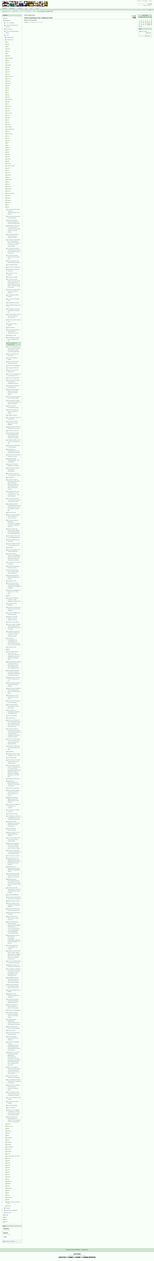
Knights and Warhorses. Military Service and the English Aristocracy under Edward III (13, 800)
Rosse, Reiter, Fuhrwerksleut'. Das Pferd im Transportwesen (14, 898)
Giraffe (8, 117)
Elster (8, 87)
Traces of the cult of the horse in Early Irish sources (14, 455)
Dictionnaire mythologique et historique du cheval (14, 567)
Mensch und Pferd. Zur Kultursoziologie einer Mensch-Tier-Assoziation (13, 1006)
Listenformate (8, 1212)
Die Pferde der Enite (12, 580)
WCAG (69, 1257)
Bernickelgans (10, 58)
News (31, 8)
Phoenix (8, 1124)
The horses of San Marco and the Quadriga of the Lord (14, 374)
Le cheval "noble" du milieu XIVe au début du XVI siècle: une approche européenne (14, 1094)
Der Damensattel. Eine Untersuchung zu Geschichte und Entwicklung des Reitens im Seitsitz (14, 890)
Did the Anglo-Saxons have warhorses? (13, 270)
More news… (148, 35)
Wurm (8, 1195)
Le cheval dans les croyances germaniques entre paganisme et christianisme (14, 1081)
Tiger (8, 1179)
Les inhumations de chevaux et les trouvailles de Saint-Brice (14, 339)
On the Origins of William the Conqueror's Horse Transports (14, 806)
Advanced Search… (147, 5)
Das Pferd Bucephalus (12, 1105)
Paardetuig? (10, 547)
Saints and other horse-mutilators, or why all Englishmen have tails (13, 618)
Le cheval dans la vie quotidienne (12, 604)
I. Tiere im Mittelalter (9, 22)
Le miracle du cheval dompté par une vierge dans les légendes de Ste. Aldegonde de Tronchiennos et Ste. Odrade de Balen (14, 243)
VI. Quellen (7, 1208)
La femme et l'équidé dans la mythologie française (14, 613)
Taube (8, 1174)
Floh (8, 103)
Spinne (8, 1167)
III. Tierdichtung (8, 29)
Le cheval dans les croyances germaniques (14, 563)
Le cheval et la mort (12, 647)
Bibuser (26, 22)
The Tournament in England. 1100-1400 (14, 810)
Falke (8, 94)
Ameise (8, 48)
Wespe (8, 1185)
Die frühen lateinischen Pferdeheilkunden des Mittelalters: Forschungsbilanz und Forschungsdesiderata (14, 1119)
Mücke (8, 184)
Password (5, 1232)
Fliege (8, 101)
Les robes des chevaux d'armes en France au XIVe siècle (13, 257)
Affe (8, 46)
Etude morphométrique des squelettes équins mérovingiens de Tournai (13, 331)
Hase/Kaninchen (10, 129)
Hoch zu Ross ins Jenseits (13, 855)
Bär (7, 53)
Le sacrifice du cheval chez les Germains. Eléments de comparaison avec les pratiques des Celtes (14, 634)
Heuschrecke (10, 133)
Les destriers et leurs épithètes (12, 324)
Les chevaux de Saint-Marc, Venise (14, 299)
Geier (8, 115)
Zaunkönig (9, 1197)
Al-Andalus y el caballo (12, 277)
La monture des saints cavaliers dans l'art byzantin (14, 1076)
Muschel (9, 186)
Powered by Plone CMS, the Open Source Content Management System (77, 1254)
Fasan (8, 97)
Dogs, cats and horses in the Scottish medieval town (14, 550)
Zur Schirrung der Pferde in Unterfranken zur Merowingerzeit (13, 469)
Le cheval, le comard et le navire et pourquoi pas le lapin (14, 474)
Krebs (8, 156)
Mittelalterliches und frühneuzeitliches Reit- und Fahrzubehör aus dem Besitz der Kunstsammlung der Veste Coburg (14, 882)
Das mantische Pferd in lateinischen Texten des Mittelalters (13, 423)
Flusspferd (9, 106)
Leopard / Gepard (11, 165)
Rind (8, 1135)
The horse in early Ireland (13, 622)
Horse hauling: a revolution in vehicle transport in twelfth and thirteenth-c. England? (14, 402)
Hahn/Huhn (9, 126)
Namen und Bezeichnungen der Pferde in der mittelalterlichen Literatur (14, 382)
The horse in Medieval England (12, 358)
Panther (8, 195)
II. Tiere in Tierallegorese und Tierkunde (11, 26)
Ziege (8, 1199)
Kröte (8, 161)
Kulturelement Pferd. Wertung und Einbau (14, 913)
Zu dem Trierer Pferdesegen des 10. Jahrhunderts (14, 701)
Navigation (5, 15)
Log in (150, 9)
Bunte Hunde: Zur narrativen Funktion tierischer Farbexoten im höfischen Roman (14, 1087)
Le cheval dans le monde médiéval (13, 295)
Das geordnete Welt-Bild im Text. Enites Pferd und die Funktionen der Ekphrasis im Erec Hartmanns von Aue (14, 673)
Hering (8, 131)
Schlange (9, 1144)
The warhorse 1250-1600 (13, 367)
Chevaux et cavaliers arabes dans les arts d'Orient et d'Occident (14, 291)
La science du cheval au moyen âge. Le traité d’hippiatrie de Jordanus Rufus (14, 599)
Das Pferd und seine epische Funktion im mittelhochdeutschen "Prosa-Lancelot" (14, 212)
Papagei (8, 197)
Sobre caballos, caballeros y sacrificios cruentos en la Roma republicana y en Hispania (14, 793)
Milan (8, 181)
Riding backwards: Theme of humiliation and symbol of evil (14, 427)
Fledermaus (9, 99)
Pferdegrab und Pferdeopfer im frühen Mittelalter (14, 446)
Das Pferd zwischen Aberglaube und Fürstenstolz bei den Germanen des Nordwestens (14, 824)
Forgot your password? (10, 1241)
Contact (150, 0)
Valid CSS (84, 1257)
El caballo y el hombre (12, 415)
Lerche (8, 168)
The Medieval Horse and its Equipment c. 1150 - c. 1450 (14, 754)
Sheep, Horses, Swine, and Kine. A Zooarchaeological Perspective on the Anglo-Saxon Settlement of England (14, 846)
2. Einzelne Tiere (28, 11)
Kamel (8, 149)
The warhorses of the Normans (12, 274)
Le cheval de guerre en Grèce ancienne (14, 1098)
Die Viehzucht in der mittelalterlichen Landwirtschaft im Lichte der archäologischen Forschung (14, 1022)
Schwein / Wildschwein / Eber (13, 1156)
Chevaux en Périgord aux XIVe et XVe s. (13, 354)
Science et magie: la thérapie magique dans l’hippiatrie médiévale (14, 684)
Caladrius (9, 65)
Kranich (8, 154)
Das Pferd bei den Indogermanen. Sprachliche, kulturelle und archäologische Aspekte (14, 869)
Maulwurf (9, 175)
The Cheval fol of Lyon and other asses (13, 540)
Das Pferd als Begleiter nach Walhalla (14, 990)
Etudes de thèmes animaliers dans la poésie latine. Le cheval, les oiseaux (14, 516)
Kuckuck (9, 163)
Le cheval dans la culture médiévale (13, 1102)
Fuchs (8, 110)
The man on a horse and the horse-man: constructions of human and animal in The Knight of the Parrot (14, 741)
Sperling (8, 1165)
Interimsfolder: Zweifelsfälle (11, 1210)
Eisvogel (9, 83)
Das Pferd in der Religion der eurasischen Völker (14, 1033)
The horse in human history (14, 788)
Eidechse (9, 78)
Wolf (8, 1192)
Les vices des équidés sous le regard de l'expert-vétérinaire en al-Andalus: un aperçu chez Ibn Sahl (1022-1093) (14, 349)
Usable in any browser (92, 1257)
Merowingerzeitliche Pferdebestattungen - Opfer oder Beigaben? (14, 460)
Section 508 (62, 1257)
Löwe (8, 170)
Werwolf (8, 1183)
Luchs (8, 172)
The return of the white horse (14, 267)
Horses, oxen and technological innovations (13, 406)
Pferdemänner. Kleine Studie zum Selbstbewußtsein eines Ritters (14, 748)
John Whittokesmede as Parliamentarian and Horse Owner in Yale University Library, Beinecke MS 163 (13, 980)
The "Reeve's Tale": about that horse (14, 320)
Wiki (26, 8)
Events (37, 8)
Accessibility (144, 0)
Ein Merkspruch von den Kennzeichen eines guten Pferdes (13, 697)
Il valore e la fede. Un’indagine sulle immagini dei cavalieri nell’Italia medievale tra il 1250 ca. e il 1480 (14, 627)
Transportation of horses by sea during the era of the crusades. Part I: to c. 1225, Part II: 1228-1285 (14, 494)
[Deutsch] (133, 17)
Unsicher (9, 1205)
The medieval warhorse (13, 264)
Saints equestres (11, 327)
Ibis (7, 142)
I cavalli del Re (11, 477)
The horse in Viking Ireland (13, 377)
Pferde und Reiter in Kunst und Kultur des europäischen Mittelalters (14, 905)
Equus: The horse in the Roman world (13, 371)
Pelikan (8, 202)
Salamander (9, 1137)
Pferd (34, 11)
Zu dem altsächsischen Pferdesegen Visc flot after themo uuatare (13, 706)
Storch (8, 1169)
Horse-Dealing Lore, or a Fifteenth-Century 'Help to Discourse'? (13, 918)
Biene (8, 62)
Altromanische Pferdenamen (14, 778)
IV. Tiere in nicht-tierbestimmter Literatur (12, 32)
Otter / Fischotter (10, 193)
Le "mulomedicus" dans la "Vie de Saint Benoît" (14, 418)
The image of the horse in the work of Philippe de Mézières (14, 536)
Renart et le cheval (12, 512)
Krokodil (8, 158)
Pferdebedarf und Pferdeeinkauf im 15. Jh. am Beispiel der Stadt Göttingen (14, 451)
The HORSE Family (12, 757)
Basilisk (8, 55)
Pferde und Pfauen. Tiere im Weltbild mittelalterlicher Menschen (14, 834)
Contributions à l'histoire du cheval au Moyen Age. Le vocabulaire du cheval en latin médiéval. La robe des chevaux (14, 229)
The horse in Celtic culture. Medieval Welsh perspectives (14, 261)
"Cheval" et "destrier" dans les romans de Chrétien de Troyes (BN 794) (14, 316)
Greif (8, 119)
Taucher (9, 1176)
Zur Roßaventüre (11, 717)
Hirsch (8, 136)
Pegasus (9, 200)
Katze (8, 152)
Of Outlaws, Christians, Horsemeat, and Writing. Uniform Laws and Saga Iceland (13, 1015)
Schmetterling (10, 1146)
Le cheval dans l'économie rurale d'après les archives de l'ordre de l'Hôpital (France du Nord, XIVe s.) (14, 251)
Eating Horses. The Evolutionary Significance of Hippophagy (14, 995)
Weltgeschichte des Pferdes (14, 900)
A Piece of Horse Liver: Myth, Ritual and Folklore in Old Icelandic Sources (14, 761)
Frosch (8, 108)
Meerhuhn (9, 179)
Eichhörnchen (10, 76)
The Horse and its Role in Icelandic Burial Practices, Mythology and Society (13, 1001)
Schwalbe (9, 1151)
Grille (8, 122)
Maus (8, 177)
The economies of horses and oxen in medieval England (14, 397)
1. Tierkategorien (10, 37)
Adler (8, 44)
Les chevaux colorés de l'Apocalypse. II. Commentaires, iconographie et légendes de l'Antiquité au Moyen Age (14, 523)
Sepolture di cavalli (12, 335)
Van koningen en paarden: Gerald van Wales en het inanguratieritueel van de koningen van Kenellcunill (13, 435)
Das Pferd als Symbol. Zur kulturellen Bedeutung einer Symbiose (13, 577)
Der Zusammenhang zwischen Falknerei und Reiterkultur (13, 1038)
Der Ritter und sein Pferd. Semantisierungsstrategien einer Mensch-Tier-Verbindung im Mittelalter (14, 585)
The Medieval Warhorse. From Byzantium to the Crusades (13, 947)
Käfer (8, 147)
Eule (8, 92)
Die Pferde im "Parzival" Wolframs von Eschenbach (13, 465)
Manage (20, 8)
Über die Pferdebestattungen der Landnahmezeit (14, 217)
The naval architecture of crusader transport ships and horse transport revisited (14, 500)
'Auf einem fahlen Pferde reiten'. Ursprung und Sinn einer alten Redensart (13, 571)
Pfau (8, 204)
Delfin (8, 69)
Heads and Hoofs (11, 1030)
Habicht (8, 124)
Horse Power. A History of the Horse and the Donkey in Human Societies (14, 839)
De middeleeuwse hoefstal (13, 302)
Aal (7, 42)
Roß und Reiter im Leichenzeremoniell (12, 829)
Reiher (8, 1133)
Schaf (8, 1140)
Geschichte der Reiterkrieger (14, 1010)
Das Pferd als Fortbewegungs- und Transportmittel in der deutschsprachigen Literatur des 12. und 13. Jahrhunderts (14, 641)
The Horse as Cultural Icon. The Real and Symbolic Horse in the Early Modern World (14, 852)
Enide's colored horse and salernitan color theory (13, 362)
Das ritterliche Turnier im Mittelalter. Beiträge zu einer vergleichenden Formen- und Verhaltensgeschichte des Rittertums (14, 861)
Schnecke (9, 1149)
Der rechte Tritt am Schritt (13, 430)
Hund (8, 138)
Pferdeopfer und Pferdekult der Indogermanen (13, 386)
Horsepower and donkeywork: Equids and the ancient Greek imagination (14, 609)
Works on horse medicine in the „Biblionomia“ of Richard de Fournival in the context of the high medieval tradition (14, 1112)
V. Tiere (21, 11)
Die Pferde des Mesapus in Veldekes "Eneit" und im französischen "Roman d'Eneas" (13, 392)
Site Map (139, 0)
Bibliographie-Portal (25, 4)
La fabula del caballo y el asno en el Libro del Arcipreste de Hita (14, 441)
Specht (8, 1160)
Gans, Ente (9, 113)
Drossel (8, 74)
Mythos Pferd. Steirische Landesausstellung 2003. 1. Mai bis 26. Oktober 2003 (14, 986)
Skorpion (9, 1158)
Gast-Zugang (146, 32)
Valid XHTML (77, 1257)
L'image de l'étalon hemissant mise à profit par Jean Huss (14, 544)
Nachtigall (9, 188)
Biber (8, 60)
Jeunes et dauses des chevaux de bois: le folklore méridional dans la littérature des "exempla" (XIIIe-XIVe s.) (14, 531)
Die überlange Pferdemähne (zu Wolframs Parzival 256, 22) (14, 310)
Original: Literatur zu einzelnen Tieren (13, 1202)
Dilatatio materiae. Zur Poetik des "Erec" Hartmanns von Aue (14, 679)
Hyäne (8, 140)
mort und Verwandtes (12, 715)
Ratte (8, 1128)
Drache (8, 71)
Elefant (8, 85)
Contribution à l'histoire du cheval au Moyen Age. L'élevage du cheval (13, 236)
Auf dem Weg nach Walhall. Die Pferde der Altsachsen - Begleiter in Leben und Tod (14, 875)
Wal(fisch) (9, 1181)
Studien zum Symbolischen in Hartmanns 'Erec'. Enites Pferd (14, 592)
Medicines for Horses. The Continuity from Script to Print (14, 965)
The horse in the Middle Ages (14, 365)
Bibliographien (12, 8)
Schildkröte (9, 1142)
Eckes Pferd (10, 751)
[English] (135, 17)
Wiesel (8, 1190)
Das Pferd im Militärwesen (13, 894)
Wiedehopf (9, 1188)
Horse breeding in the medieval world (12, 344)
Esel (8, 90)
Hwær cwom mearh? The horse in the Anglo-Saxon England (13, 411)
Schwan (8, 1153)
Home (4, 8)
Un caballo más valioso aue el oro (14, 305)
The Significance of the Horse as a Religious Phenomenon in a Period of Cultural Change (14, 817)
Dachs (8, 67)
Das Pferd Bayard (11, 1107)
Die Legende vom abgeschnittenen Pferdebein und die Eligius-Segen (14, 712)
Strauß (8, 1172)
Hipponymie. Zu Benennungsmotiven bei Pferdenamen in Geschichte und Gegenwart (14, 783)
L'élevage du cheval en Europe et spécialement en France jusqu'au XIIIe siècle (14, 222)
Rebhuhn (9, 1130)
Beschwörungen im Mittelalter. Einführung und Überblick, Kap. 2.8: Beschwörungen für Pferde (14, 691)
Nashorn (9, 191)
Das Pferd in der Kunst (12, 813)
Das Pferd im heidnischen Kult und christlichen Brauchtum (14, 962)
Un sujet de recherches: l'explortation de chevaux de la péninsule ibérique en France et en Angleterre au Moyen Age (14, 507)
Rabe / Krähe (10, 1126)
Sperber (8, 1162)
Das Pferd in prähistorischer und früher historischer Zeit (14, 909)
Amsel (8, 51)
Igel (7, 145)
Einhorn (8, 81)
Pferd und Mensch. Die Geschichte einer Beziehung (14, 1027)
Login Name (6, 1228)
